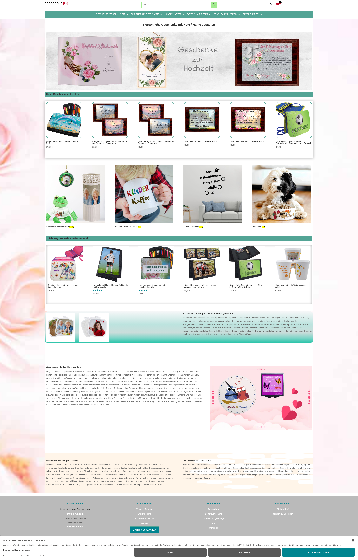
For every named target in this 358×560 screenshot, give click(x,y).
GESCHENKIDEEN (251, 14)
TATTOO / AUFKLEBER (197, 14)
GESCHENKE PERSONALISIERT (110, 14)
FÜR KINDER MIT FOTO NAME (145, 14)
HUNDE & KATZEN (173, 14)
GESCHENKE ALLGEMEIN (225, 14)
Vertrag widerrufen (144, 530)
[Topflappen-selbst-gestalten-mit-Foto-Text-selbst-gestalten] (94, 341)
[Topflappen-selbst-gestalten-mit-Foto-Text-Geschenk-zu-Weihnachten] (60, 341)
